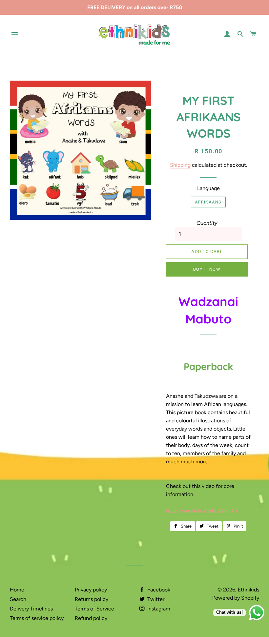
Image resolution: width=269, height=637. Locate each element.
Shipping (180, 165)
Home (17, 590)
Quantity (207, 223)
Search (18, 599)
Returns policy (91, 599)
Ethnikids (248, 590)
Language (208, 188)
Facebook (158, 590)
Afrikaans (208, 202)
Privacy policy (91, 590)
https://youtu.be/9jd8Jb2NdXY (202, 511)
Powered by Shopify (235, 598)
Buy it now (206, 269)
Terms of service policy (37, 618)
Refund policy (91, 618)
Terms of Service (94, 609)
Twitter (155, 599)
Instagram (158, 609)
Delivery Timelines (31, 609)
